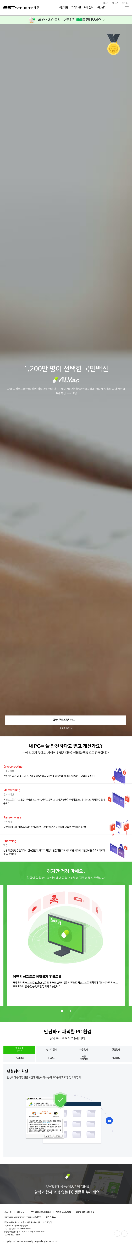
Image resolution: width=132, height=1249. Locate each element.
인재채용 (20, 1212)
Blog (124, 1233)
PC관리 (51, 1058)
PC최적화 (19, 1058)
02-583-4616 (13, 1235)
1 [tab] (62, 1011)
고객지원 (76, 7)
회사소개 (115, 3)
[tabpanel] (64, 945)
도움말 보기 (64, 728)
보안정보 (89, 7)
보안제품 (63, 7)
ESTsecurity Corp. (30, 1241)
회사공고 (125, 3)
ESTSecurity (18, 7)
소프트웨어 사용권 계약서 (40, 1212)
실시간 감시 (51, 1049)
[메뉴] (126, 7)
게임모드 (116, 1058)
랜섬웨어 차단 (19, 1049)
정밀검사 (116, 1049)
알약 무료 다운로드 (64, 720)
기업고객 (105, 3)
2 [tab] (66, 1011)
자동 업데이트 (84, 1058)
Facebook (117, 1233)
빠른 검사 (83, 1049)
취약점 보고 (51, 1217)
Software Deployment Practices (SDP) (22, 1217)
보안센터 (101, 7)
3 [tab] (70, 1011)
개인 (36, 8)
